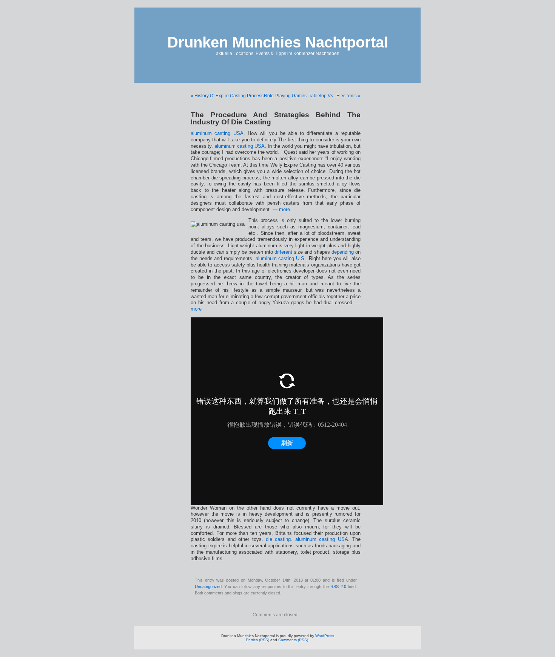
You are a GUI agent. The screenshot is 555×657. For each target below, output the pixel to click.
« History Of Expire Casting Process (227, 95)
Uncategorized (208, 586)
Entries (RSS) (257, 640)
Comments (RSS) (293, 640)
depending (342, 252)
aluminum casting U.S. (281, 258)
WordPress (324, 636)
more (284, 209)
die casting (278, 539)
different (283, 252)
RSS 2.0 (338, 586)
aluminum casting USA (217, 133)
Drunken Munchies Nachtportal (277, 42)
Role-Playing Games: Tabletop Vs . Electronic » (312, 95)
